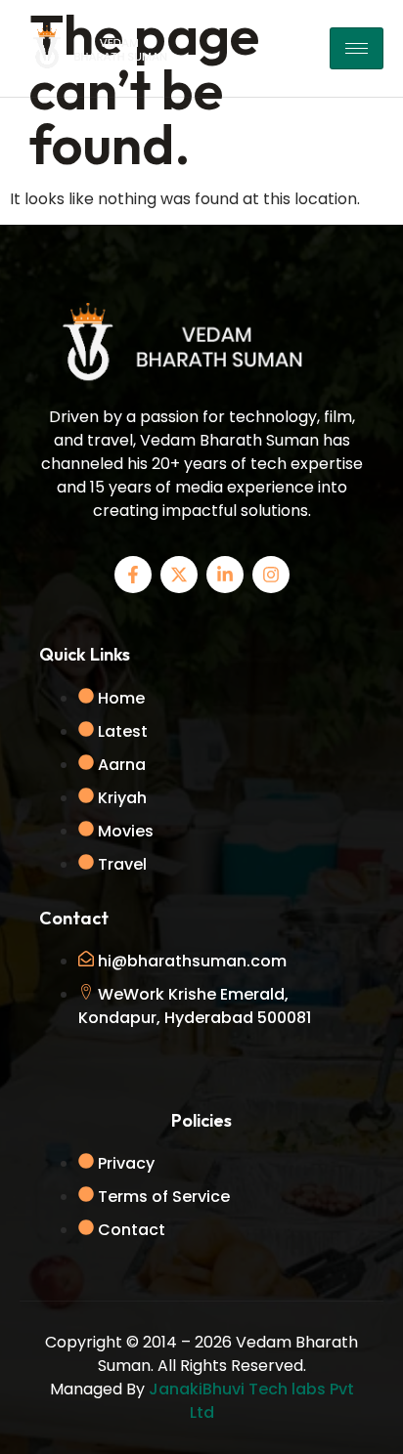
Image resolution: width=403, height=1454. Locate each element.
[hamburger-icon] (356, 48)
